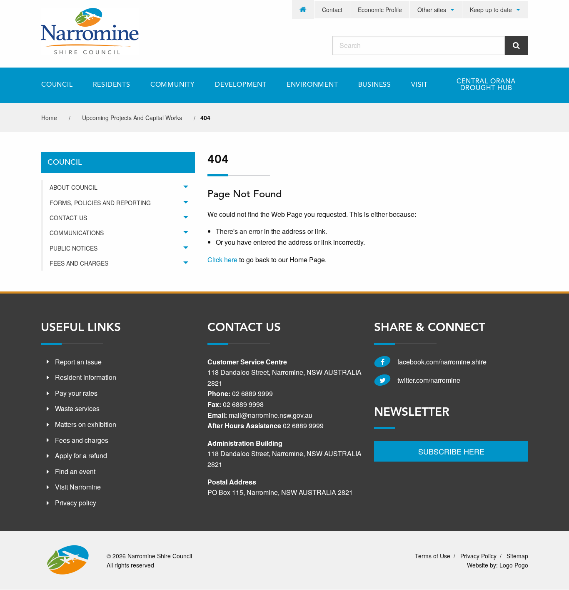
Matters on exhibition (85, 424)
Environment (312, 85)
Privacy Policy (478, 556)
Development (241, 85)
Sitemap (517, 556)
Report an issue (78, 361)
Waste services (77, 408)
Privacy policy (75, 502)
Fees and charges (81, 439)
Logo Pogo (513, 565)
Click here (222, 259)
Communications (77, 232)
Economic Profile (380, 9)
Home (49, 117)
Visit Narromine (78, 487)
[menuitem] (303, 9)
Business (374, 85)
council (64, 162)
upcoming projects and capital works (132, 117)
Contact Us (68, 217)
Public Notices (73, 248)
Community (172, 85)
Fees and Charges (79, 263)
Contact (332, 9)
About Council (73, 187)
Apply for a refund (81, 455)
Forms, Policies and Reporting (100, 202)
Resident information (85, 377)
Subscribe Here (451, 451)
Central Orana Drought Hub (486, 85)
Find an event (75, 471)
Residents (111, 85)
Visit (419, 85)
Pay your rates (76, 393)
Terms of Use (432, 556)
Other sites (431, 9)
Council (57, 85)
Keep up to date (491, 9)
